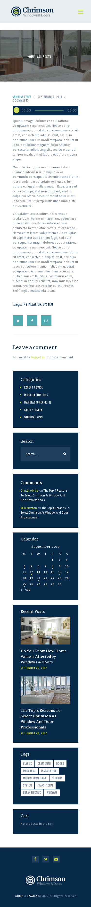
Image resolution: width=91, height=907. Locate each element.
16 (59, 572)
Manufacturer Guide (38, 402)
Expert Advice (33, 387)
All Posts (44, 56)
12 (31, 572)
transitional (45, 785)
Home (31, 56)
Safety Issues (33, 410)
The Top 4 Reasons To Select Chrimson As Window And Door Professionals (44, 495)
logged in (38, 357)
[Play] (16, 110)
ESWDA (32, 896)
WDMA (19, 896)
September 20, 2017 (34, 733)
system (48, 304)
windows (52, 793)
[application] (45, 110)
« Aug (26, 589)
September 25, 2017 (34, 668)
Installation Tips (36, 395)
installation (32, 304)
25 (24, 584)
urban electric (32, 793)
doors (60, 763)
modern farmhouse (34, 778)
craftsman (44, 763)
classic (27, 763)
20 (38, 578)
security (57, 778)
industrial (29, 771)
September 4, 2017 (50, 97)
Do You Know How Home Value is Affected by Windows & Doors (44, 657)
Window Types (22, 97)
